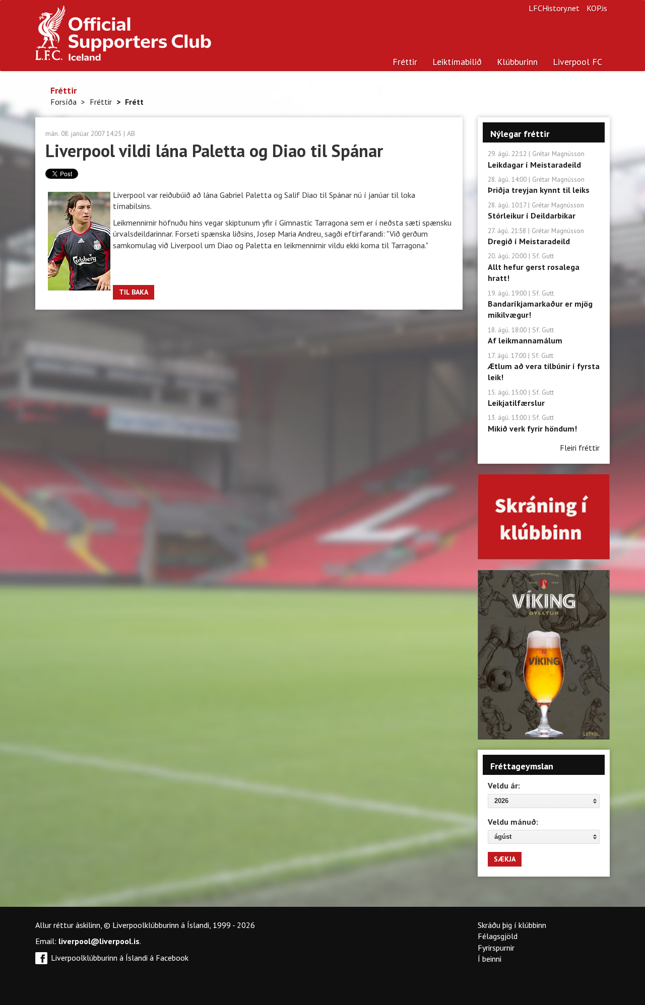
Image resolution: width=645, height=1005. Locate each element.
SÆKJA (504, 859)
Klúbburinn (517, 61)
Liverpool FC (577, 61)
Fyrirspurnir (496, 948)
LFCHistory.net (554, 8)
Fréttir (405, 61)
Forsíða (63, 102)
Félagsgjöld (498, 936)
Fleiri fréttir (580, 448)
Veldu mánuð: (513, 822)
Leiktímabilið (457, 61)
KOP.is (597, 8)
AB (131, 133)
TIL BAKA (133, 292)
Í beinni (489, 959)
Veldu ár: (504, 785)
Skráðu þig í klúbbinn (512, 925)
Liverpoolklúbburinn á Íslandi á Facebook (119, 958)
